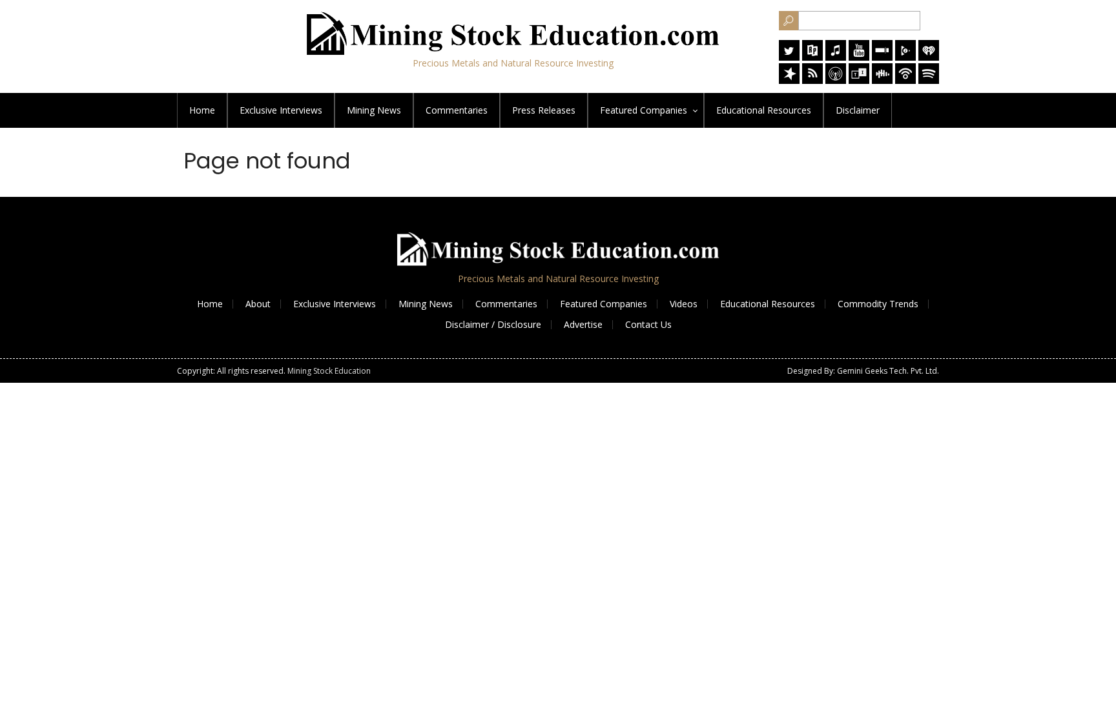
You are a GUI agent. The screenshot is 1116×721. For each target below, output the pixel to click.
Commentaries (457, 110)
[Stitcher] (882, 57)
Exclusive (281, 110)
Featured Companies (603, 304)
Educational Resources (767, 304)
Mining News (374, 110)
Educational (763, 110)
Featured (643, 110)
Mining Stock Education (329, 370)
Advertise (583, 324)
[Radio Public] (812, 57)
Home (202, 110)
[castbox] (882, 80)
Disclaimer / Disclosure (493, 324)
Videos (684, 304)
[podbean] (905, 80)
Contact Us (648, 324)
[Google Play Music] (905, 57)
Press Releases (543, 110)
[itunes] (835, 57)
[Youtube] (859, 57)
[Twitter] (789, 57)
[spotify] (928, 80)
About (258, 304)
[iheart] (928, 57)
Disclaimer (858, 110)
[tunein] (859, 80)
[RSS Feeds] (812, 80)
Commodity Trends (878, 304)
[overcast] (835, 80)
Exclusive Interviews (334, 304)
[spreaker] (789, 80)
